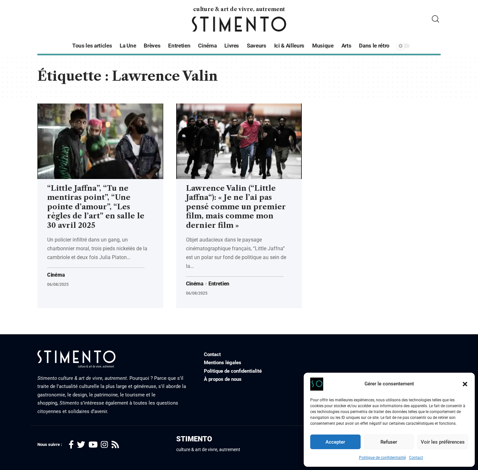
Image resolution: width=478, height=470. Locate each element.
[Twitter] (81, 445)
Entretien (218, 284)
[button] (465, 384)
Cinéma (56, 275)
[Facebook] (71, 445)
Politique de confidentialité (382, 457)
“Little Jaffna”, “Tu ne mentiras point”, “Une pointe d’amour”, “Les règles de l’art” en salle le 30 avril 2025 (95, 207)
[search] (435, 19)
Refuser (388, 442)
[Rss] (115, 445)
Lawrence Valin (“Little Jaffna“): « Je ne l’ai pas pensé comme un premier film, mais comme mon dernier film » (236, 207)
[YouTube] (93, 445)
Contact (416, 457)
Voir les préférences (443, 442)
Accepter (335, 442)
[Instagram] (104, 445)
